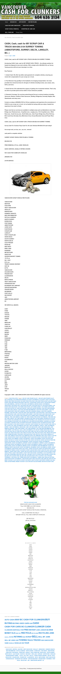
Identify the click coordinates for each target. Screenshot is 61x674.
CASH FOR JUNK (14, 412)
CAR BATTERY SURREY (49, 402)
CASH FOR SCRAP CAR (50, 412)
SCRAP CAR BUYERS (42, 437)
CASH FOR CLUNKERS (19, 411)
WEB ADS (46, 458)
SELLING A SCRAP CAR (49, 454)
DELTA (36, 657)
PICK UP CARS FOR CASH (18, 431)
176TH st (21, 655)
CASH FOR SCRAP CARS (10, 414)
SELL (26, 454)
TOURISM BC (8, 457)
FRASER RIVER (42, 658)
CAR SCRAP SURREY (47, 405)
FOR (22, 630)
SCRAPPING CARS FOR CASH (17, 454)
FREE (26, 629)
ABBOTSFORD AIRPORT (36, 660)
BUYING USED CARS (21, 623)
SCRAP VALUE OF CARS (46, 451)
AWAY (17, 619)
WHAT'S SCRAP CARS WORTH (38, 460)
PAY (20, 633)
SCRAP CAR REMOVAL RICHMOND (28, 447)
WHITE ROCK (43, 652)
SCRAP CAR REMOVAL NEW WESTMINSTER (37, 445)
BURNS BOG (37, 650)
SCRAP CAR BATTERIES (21, 437)
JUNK (38, 630)
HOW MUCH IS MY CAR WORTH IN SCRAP (41, 422)
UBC (29, 660)
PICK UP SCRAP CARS (41, 431)
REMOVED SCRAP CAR (29, 435)
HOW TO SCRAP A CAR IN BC (23, 424)
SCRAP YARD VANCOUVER (30, 453)
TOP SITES (49, 455)
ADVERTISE (10, 399)
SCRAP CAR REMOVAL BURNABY (20, 443)
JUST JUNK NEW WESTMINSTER (43, 428)
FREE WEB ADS (51, 417)
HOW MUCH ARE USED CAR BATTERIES (33, 418)
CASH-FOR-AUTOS (13, 398)
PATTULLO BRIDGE (20, 650)
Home (6, 22)
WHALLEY (35, 649)
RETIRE (11, 637)
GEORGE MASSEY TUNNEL (12, 655)
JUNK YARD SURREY (20, 428)
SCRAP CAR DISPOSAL (24, 438)
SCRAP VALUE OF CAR (34, 451)
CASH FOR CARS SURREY (42, 409)
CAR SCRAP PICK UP (37, 405)
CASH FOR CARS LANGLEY (11, 409)
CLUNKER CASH (42, 626)
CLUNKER (29, 626)
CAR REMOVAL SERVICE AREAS (34, 404)
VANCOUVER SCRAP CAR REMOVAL (13, 458)
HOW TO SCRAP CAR (36, 424)
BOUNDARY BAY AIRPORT (21, 658)
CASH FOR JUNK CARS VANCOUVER (26, 412)
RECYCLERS (44, 434)
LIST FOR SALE (15, 430)
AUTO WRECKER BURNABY (19, 399)
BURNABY (40, 654)
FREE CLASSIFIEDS (40, 415)
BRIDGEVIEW (42, 649)
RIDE (24, 637)
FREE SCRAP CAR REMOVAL (41, 417)
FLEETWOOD (15, 652)
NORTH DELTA (8, 654)
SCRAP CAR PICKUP (35, 440)
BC (43, 660)
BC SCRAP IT (42, 399)
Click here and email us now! (30, 502)
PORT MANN (44, 650)
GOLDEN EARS (15, 657)
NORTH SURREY (30, 650)
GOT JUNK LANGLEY (9, 418)
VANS (6, 643)
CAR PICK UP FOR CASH (21, 404)
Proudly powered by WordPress (34, 668)
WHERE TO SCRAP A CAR (22, 461)
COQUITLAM (22, 652)
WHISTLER (52, 654)
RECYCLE (38, 434)
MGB (51, 630)
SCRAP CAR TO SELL (23, 448)
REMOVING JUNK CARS (41, 435)
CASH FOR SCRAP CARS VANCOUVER (42, 414)
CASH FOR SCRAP (40, 412)
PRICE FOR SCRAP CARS (17, 432)
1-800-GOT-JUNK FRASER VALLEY (46, 398)
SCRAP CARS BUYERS (31, 450)
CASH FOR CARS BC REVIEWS (34, 408)
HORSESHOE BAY (10, 658)
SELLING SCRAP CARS (32, 455)
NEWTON (15, 649)
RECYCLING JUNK (46, 633)
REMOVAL (7, 637)
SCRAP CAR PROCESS (10, 441)
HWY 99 (49, 655)
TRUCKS (37, 640)
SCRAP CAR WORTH (21, 450)
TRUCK (30, 640)
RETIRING (18, 636)
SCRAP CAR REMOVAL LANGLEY (35, 444)
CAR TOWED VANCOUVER (24, 407)
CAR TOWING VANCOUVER (47, 407)
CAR (30, 623)
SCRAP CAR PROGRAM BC (22, 441)
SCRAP (29, 637)
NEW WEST (28, 654)
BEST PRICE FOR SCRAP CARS (30, 401)
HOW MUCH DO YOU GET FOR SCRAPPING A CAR (25, 420)
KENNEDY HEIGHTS (50, 649)
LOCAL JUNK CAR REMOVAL (26, 430)
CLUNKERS (9, 630)
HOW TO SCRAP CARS (46, 424)
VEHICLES (17, 643)
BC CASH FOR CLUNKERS (32, 619)
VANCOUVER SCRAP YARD (28, 458)
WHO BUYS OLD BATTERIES (34, 461)
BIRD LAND (34, 654)
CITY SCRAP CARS (18, 415)
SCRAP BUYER (11, 437)
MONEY (8, 633)
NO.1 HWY (26, 655)
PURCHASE (20, 434)
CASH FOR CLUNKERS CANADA (33, 411)
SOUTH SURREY (51, 652)
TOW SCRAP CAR (15, 457)
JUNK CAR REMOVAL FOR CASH (21, 425)
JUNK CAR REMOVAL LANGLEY (36, 425)
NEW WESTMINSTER (10, 650)
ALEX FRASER (16, 654)
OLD (13, 633)
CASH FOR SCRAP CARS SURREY (25, 414)
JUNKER (43, 630)
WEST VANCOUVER (27, 649)
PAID (16, 633)
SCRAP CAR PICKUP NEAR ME (48, 440)
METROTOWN (46, 654)
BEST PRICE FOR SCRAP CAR (16, 401)
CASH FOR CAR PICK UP (10, 408)
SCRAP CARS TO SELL (15, 451)
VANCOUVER (48, 640)
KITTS (53, 655)
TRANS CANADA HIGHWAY (40, 655)
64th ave (32, 655)
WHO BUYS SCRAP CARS (48, 461)
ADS (6, 399)
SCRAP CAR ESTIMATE (36, 438)
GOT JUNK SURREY (19, 418)
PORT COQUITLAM (35, 652)
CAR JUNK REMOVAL (10, 404)
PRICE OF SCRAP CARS (28, 432)
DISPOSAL (16, 630)
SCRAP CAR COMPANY (13, 438)
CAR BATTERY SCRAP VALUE (37, 402)
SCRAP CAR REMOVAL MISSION (19, 445)
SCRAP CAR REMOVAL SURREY (44, 447)
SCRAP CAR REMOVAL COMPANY (36, 443)
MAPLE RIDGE (42, 657)
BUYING (8, 623)
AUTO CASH (9, 619)
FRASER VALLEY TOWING (29, 415)
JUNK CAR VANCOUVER (31, 427)
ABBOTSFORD (51, 650)
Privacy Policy (19, 32)
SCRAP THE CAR (25, 451)
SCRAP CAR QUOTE (33, 441)
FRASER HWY (23, 657)
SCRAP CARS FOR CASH (43, 450)
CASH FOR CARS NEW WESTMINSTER (27, 409)
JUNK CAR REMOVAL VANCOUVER (17, 427)
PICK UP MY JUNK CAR (30, 431)
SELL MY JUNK (44, 637)
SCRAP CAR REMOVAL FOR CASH (19, 444)
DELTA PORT (24, 660)
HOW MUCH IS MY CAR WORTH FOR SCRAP (21, 422)
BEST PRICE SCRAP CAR (44, 401)
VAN (42, 640)
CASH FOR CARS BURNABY (48, 408)
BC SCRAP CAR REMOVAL (33, 399)
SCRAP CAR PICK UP (10, 440)
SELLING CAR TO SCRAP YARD (12, 455)
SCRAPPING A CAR (41, 453)
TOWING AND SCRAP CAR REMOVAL (28, 457)
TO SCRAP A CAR (42, 455)
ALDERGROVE (30, 657)
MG (48, 630)
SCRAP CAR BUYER (32, 437)
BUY (28, 402)
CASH (36, 623)
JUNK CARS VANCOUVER (44, 427)
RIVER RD (22, 654)
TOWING (23, 640)
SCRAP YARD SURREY (17, 453)
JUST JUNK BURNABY (30, 428)
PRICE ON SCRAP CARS (40, 432)
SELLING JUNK (23, 455)
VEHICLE (11, 643)
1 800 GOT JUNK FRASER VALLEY (30, 398)
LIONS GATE (9, 652)
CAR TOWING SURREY (35, 407)
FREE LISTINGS (30, 417)
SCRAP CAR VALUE (33, 448)
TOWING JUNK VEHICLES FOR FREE (45, 457)
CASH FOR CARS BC (21, 408)
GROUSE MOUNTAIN (33, 658)
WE (23, 643)
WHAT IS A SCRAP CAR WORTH (23, 460)
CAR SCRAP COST (15, 405)
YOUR (26, 643)
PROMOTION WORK (12, 434)
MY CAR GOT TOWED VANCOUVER (42, 430)
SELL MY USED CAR (12, 640)
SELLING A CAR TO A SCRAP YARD (35, 454)
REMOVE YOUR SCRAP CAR (17, 435)
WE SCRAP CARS (39, 458)
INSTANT (32, 630)
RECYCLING (34, 633)
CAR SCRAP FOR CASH (25, 405)
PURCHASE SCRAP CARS (29, 434)
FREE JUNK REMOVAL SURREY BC (18, 417)
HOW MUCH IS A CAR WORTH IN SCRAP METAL (32, 421)
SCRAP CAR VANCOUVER (45, 448)
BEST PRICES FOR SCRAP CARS (19, 402)
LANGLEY (27, 652)
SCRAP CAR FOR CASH (47, 438)
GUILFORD (20, 649)
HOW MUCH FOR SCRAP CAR (14, 421)
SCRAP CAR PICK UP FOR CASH (22, 440)
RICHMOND (49, 658)
